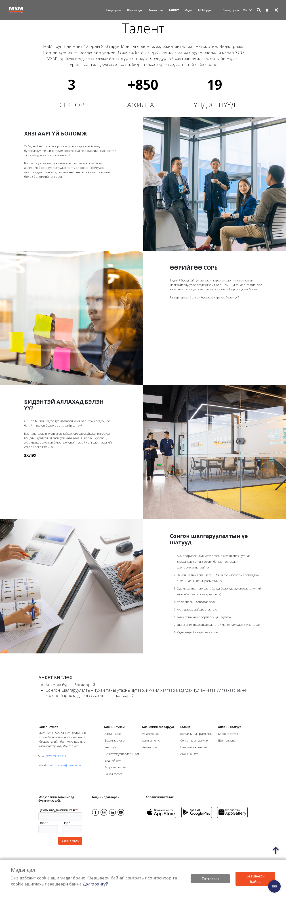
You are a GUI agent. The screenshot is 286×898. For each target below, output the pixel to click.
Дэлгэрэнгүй (95, 884)
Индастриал (113, 10)
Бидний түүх (113, 761)
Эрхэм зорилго (115, 740)
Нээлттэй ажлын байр (194, 747)
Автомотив (156, 10)
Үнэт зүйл (111, 747)
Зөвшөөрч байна (255, 879)
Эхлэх (30, 455)
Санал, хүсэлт (231, 10)
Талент (173, 10)
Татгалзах (210, 878)
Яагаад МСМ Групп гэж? (196, 734)
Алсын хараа (113, 734)
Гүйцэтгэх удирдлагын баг (122, 754)
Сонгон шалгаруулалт (195, 740)
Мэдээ (188, 10)
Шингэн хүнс (135, 10)
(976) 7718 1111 (56, 756)
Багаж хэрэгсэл (228, 734)
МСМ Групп (205, 10)
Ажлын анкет (189, 754)
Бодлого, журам (115, 767)
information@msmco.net (65, 765)
